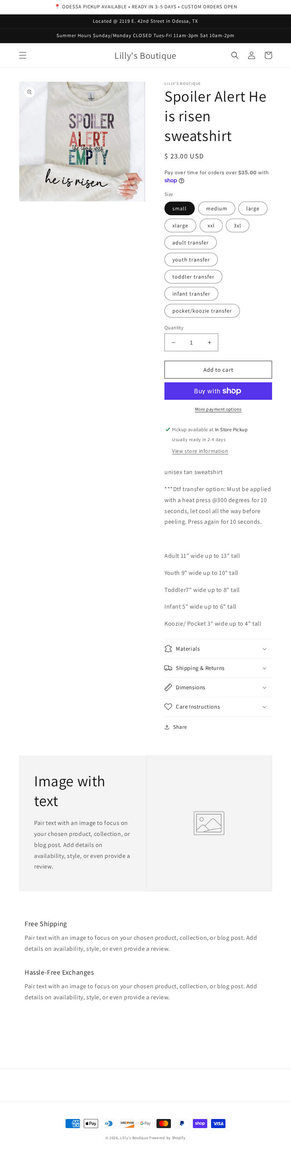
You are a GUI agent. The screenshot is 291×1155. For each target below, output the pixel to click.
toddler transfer (193, 276)
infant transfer (191, 293)
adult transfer (190, 242)
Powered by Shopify (167, 1137)
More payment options (218, 409)
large (253, 208)
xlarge (180, 225)
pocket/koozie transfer (202, 310)
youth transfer (191, 259)
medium (216, 208)
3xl (237, 225)
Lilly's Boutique (134, 1137)
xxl (211, 225)
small (179, 208)
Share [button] (180, 726)
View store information (200, 451)
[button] (22, 55)
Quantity (173, 327)
